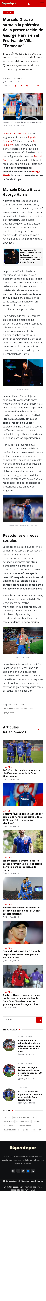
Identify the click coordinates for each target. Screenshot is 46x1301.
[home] (9, 4)
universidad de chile (11, 708)
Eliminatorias (9, 1121)
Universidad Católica (11, 1130)
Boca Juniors (36, 1130)
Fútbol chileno (25, 1037)
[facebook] (15, 85)
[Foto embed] (23, 373)
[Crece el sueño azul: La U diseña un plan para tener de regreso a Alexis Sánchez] (23, 932)
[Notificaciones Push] (28, 4)
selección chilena (24, 1126)
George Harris (9, 712)
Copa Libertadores (23, 1121)
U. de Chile (8, 767)
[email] (38, 85)
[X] (23, 1171)
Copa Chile (25, 1130)
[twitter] (22, 85)
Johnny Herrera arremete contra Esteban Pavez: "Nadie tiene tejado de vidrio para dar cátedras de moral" (22, 865)
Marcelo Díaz (19, 704)
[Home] (23, 1148)
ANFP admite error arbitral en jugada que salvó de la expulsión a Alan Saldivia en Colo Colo (29, 1046)
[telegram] (27, 85)
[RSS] (33, 1171)
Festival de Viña (27, 708)
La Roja (33, 1117)
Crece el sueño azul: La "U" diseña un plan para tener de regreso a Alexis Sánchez (21, 954)
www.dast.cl (30, 1189)
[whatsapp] (32, 85)
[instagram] (13, 1171)
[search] (39, 1020)
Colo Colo (7, 1117)
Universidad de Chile (14, 133)
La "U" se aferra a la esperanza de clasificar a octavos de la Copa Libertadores (22, 773)
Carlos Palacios (9, 1126)
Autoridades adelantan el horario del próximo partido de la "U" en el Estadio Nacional (22, 910)
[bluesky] (28, 1171)
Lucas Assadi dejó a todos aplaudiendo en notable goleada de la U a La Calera (30, 1071)
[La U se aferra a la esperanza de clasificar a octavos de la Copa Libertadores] (23, 751)
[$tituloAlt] (9, 1045)
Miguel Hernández (15, 79)
